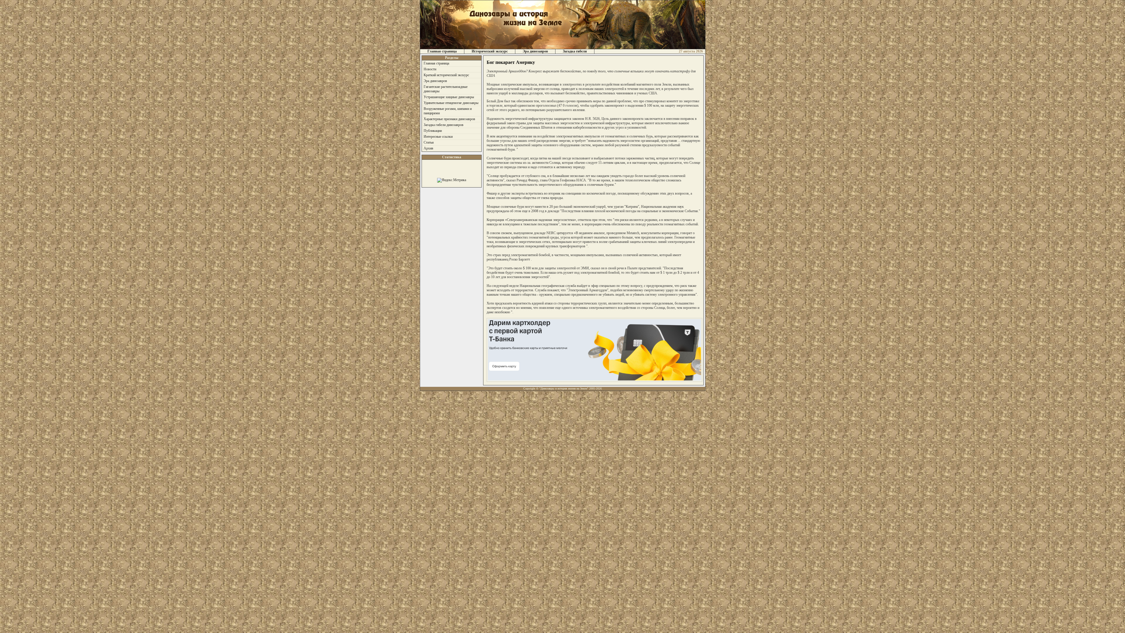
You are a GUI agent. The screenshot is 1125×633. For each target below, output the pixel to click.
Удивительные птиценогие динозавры (451, 103)
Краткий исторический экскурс (446, 75)
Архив (428, 148)
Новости (430, 69)
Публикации (433, 131)
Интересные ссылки (438, 137)
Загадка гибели (575, 51)
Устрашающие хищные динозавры (449, 97)
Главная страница (442, 51)
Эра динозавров (535, 51)
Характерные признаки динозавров (449, 119)
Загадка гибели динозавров (443, 125)
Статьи (429, 142)
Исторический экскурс (490, 51)
